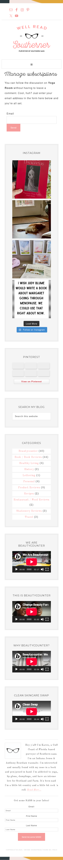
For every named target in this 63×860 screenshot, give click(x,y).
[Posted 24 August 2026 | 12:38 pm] (44, 365)
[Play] (16, 569)
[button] (31, 64)
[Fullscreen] (47, 569)
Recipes (29, 493)
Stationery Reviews (29, 511)
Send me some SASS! (31, 836)
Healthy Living (29, 463)
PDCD (54, 850)
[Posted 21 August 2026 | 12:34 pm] (31, 373)
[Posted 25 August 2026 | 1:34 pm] (18, 365)
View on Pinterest (31, 381)
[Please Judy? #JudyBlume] (31, 299)
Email (10, 113)
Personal (29, 481)
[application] (31, 562)
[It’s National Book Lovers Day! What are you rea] (31, 179)
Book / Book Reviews (28, 457)
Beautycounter (28, 451)
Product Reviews (29, 487)
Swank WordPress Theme (36, 850)
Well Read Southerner (31, 38)
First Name (31, 816)
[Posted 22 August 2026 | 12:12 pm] (18, 373)
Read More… (34, 790)
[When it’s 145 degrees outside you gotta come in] (31, 219)
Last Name (31, 825)
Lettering (29, 475)
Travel (29, 517)
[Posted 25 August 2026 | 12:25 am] (31, 365)
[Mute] (42, 569)
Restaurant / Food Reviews (31, 500)
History (29, 469)
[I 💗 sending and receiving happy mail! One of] (31, 259)
